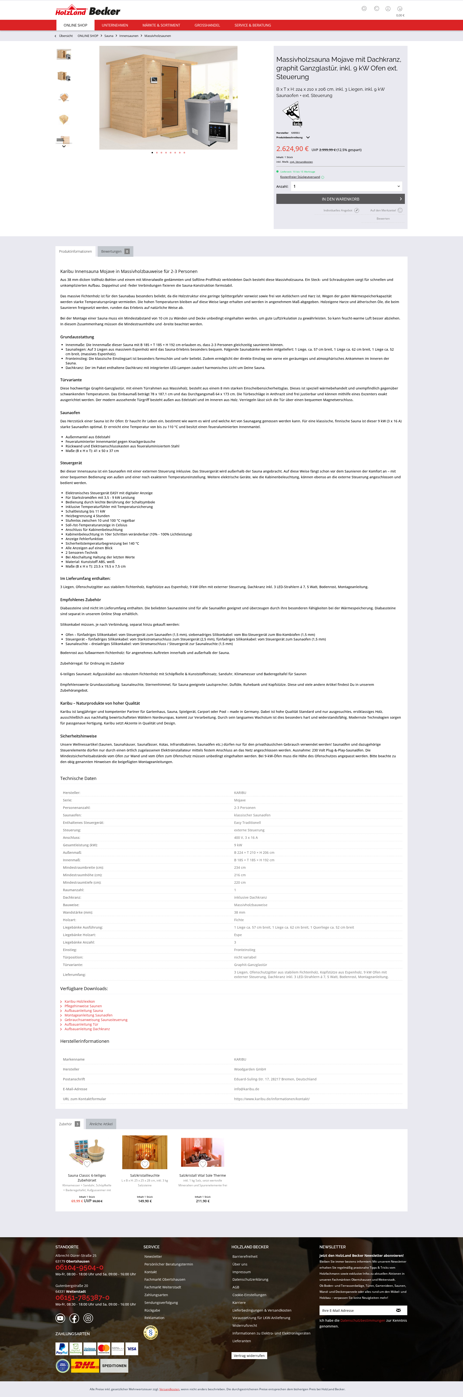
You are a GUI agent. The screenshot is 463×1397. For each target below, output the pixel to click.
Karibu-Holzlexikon (79, 1001)
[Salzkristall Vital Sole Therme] (202, 1152)
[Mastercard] (103, 1348)
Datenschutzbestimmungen (362, 1320)
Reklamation (154, 1317)
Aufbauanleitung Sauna (83, 1010)
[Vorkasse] (89, 1348)
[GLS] (62, 1366)
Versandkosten (169, 1389)
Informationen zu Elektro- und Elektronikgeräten (271, 1333)
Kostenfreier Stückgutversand (301, 177)
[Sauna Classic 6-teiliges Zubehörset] (87, 1152)
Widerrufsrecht (244, 1325)
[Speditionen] (114, 1366)
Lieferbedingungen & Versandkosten (262, 1310)
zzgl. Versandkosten (301, 161)
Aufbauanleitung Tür (81, 1024)
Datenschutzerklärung (250, 1279)
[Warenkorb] (400, 8)
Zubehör (68, 1124)
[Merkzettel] (376, 8)
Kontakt (150, 1272)
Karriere (239, 1302)
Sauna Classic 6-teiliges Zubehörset (86, 1183)
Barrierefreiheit (245, 1256)
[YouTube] (61, 1318)
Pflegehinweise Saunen (83, 1006)
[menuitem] (365, 8)
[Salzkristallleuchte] (145, 1152)
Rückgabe (152, 1310)
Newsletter (153, 1256)
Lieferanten (241, 1341)
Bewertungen (114, 251)
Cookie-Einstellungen (249, 1295)
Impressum (241, 1272)
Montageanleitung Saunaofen (88, 1015)
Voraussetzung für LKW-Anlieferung (261, 1317)
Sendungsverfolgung (161, 1302)
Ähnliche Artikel (101, 1124)
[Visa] (131, 1348)
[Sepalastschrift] (117, 1348)
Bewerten (383, 218)
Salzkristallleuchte (145, 1180)
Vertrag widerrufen (249, 1355)
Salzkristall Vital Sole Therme (202, 1180)
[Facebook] (75, 1318)
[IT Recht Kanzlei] (153, 1332)
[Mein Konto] (388, 8)
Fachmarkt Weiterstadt (162, 1287)
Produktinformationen (75, 251)
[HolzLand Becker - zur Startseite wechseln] (87, 10)
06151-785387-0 (82, 1297)
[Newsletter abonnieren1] (398, 1310)
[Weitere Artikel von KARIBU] (292, 114)
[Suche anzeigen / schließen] (364, 8)
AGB (235, 1287)
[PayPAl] (61, 1348)
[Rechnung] (75, 1348)
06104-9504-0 (79, 1267)
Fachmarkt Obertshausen (164, 1279)
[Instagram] (89, 1318)
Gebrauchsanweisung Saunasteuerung (96, 1019)
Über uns (239, 1264)
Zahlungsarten (156, 1295)
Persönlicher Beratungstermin (168, 1264)
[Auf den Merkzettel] (87, 1165)
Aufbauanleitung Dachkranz (87, 1029)
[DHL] (85, 1366)
